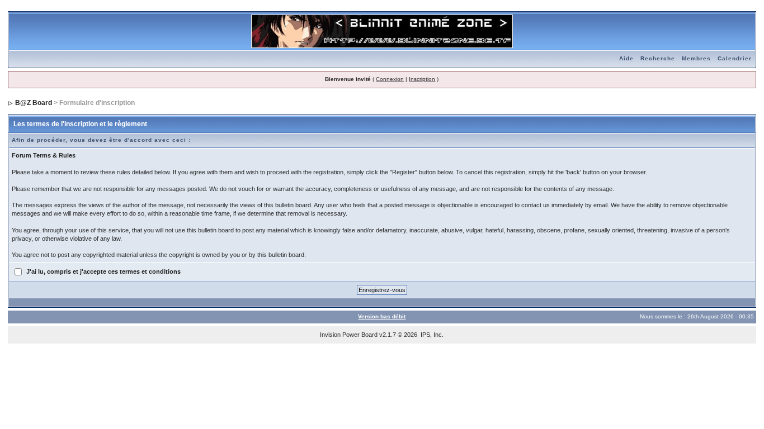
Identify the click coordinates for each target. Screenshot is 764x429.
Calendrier (735, 58)
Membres (696, 58)
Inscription (422, 79)
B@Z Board (33, 103)
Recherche (657, 58)
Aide (626, 58)
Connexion (390, 79)
